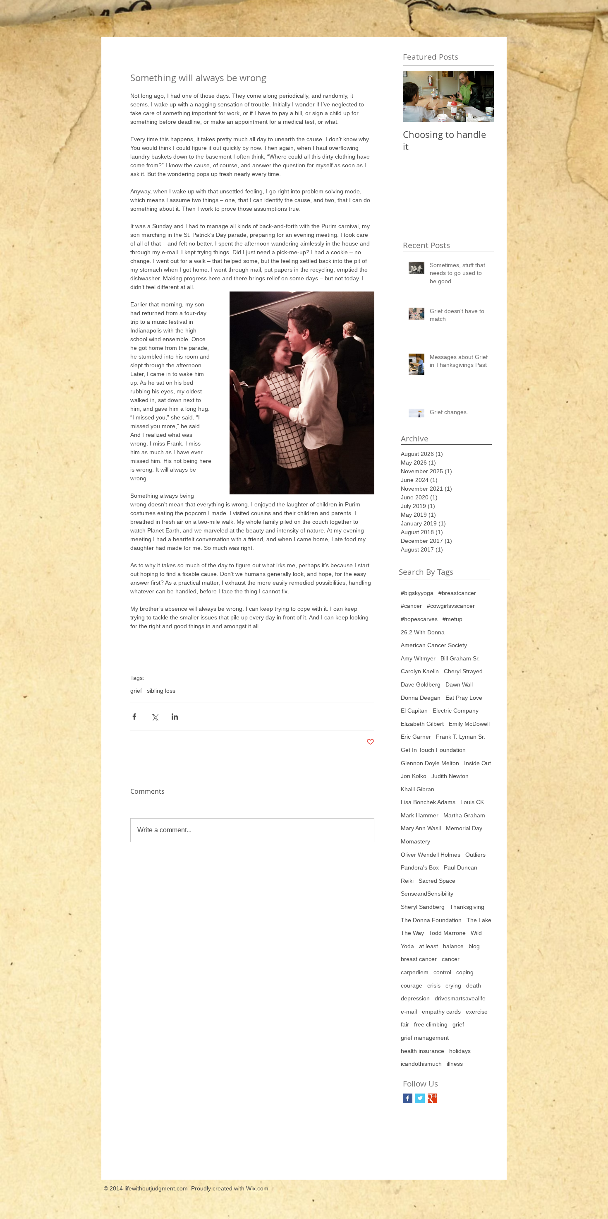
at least (428, 946)
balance (453, 946)
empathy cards (441, 1011)
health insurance (422, 1051)
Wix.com (257, 1188)
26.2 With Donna (423, 632)
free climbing (431, 1024)
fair (405, 1024)
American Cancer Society (434, 645)
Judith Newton (450, 776)
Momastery (415, 841)
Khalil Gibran (417, 789)
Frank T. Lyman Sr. (460, 736)
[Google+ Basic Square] (432, 1098)
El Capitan (414, 710)
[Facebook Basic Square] (407, 1098)
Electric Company (456, 710)
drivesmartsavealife (460, 998)
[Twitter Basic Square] (420, 1098)
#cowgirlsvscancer (451, 605)
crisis (433, 985)
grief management (425, 1037)
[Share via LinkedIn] (175, 716)
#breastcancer (457, 593)
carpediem (414, 972)
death (473, 985)
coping (465, 972)
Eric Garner (416, 736)
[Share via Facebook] (134, 716)
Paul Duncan (460, 867)
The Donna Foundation (431, 920)
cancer (451, 959)
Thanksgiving (467, 906)
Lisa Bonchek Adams (428, 802)
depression (415, 998)
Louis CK (472, 802)
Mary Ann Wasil (421, 828)
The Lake (479, 920)
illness (455, 1063)
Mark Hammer (419, 815)
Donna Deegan (420, 697)
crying (453, 985)
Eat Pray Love (463, 697)
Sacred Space (437, 880)
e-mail (409, 1011)
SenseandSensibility (427, 893)
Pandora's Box (420, 867)
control (442, 972)
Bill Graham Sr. (460, 658)
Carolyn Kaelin (420, 671)
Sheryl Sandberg (423, 906)
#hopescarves (419, 619)
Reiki (407, 880)
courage (411, 985)
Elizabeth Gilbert (422, 723)
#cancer (411, 605)
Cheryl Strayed (463, 671)
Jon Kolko (413, 776)
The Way (412, 933)
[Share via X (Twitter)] (154, 716)
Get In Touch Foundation (433, 750)
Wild (476, 933)
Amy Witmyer (418, 658)
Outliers (475, 854)
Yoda (407, 946)
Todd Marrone (447, 933)
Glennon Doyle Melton (430, 763)
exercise (477, 1011)
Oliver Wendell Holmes (430, 854)
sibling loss (161, 690)
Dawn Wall (459, 684)
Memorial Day (464, 828)
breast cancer (419, 959)
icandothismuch (421, 1063)
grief (136, 690)
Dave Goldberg (420, 684)
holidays (460, 1051)
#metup (452, 619)
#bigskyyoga (417, 593)
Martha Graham (464, 815)
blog (474, 946)
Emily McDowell (469, 723)
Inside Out (477, 763)
